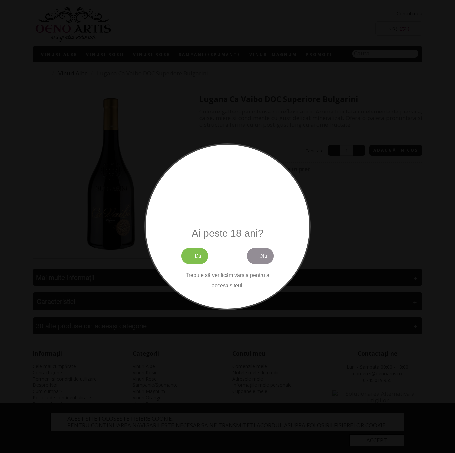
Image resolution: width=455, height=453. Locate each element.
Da (198, 256)
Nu (263, 256)
